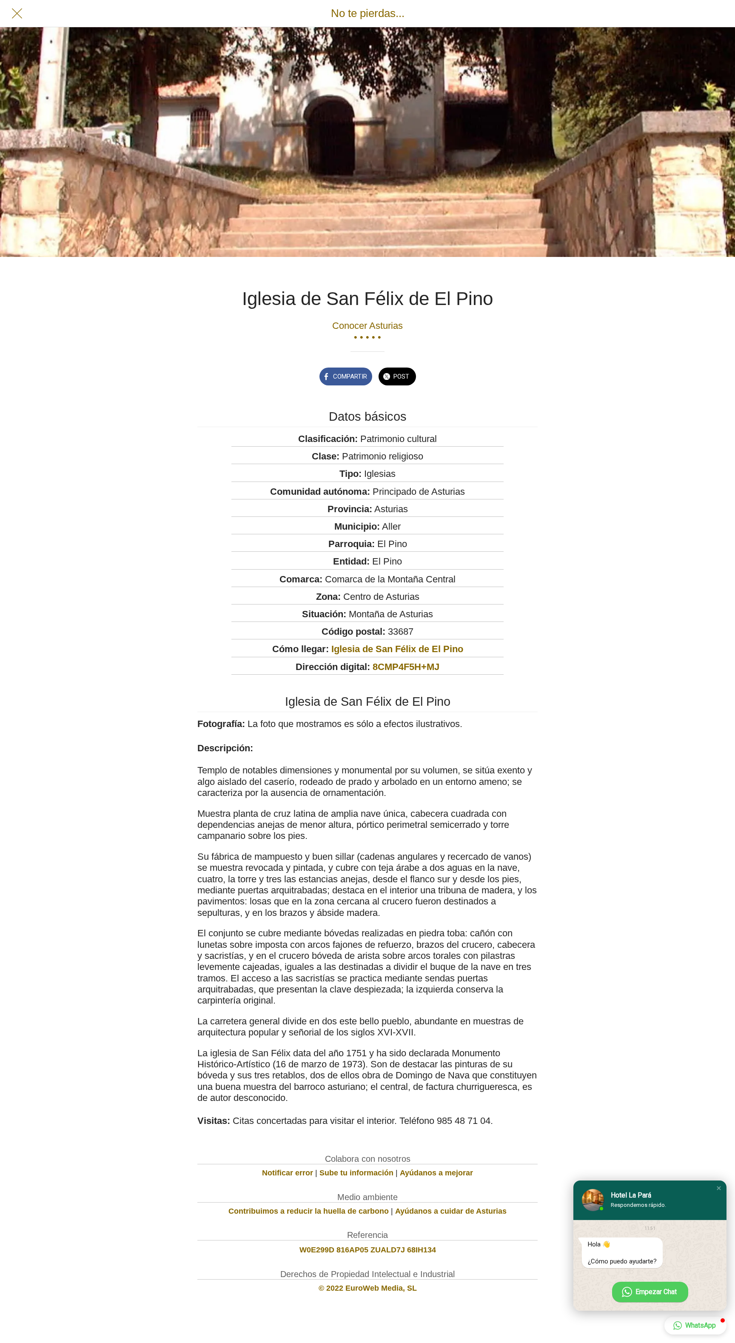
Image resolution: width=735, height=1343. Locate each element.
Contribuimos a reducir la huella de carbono (308, 1211)
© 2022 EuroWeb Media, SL (368, 1288)
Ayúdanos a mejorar (436, 1173)
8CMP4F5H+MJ (406, 667)
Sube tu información (356, 1173)
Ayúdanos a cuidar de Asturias (451, 1211)
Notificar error (287, 1173)
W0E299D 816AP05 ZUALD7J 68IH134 (367, 1250)
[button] (719, 1188)
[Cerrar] (17, 14)
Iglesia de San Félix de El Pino (397, 649)
